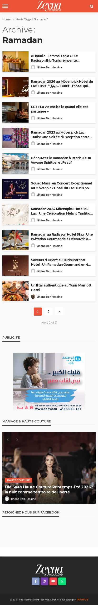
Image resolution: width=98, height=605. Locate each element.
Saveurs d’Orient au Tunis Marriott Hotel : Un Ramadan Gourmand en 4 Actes (59, 262)
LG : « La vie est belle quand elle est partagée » (59, 109)
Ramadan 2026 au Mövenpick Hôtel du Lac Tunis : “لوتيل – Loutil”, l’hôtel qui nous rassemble (62, 84)
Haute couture (18, 480)
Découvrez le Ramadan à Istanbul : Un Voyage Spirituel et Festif (61, 160)
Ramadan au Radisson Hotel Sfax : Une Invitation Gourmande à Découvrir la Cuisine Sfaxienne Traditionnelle (62, 236)
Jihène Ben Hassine (49, 67)
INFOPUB (82, 599)
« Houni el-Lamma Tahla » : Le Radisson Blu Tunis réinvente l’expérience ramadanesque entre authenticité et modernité (58, 58)
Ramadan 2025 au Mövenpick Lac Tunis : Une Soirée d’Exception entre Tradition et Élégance (60, 134)
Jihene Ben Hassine (49, 296)
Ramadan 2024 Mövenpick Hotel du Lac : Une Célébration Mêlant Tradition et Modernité (61, 211)
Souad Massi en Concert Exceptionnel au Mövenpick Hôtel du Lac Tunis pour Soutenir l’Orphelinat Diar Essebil (61, 185)
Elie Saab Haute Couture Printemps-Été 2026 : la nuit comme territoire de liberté (49, 489)
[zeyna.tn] (49, 569)
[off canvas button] (5, 6)
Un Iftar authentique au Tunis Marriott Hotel (61, 287)
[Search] (92, 6)
